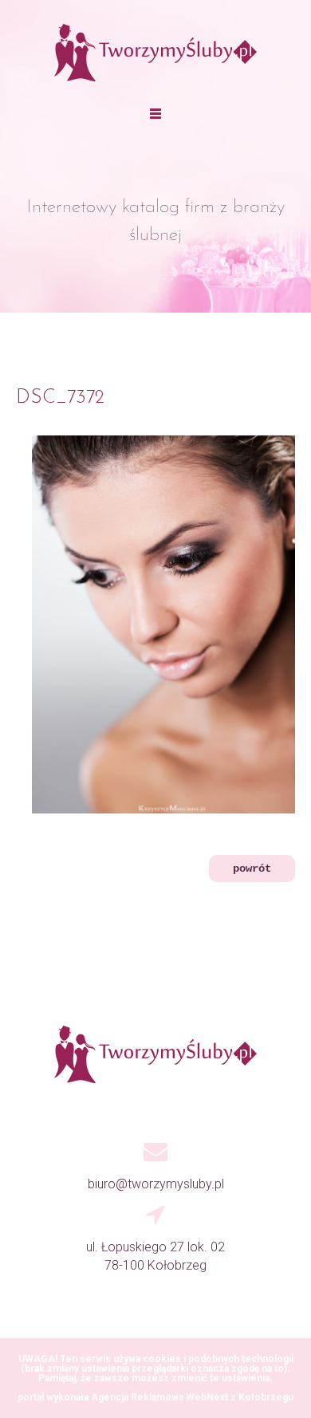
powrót (252, 868)
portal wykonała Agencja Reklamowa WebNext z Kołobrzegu (155, 1397)
